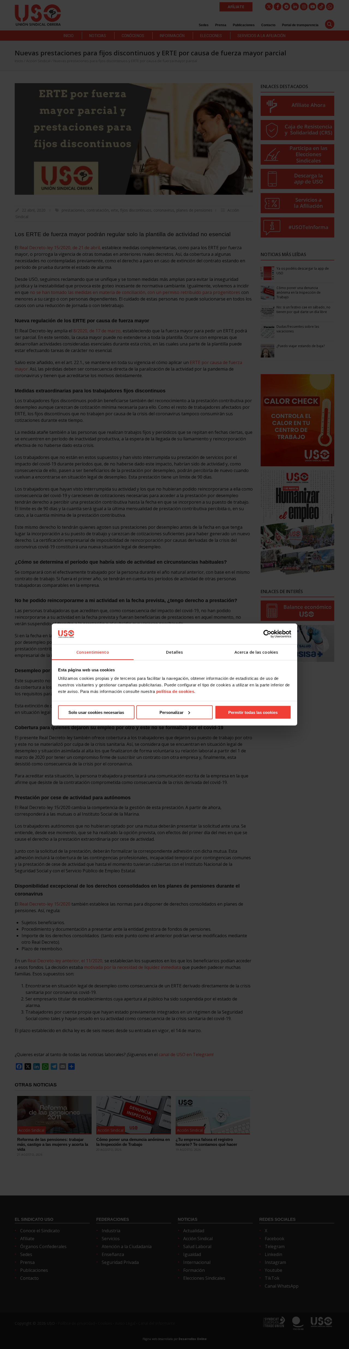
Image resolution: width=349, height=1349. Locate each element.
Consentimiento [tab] (92, 652)
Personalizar (171, 712)
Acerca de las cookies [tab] (256, 652)
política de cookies (175, 691)
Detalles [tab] (174, 652)
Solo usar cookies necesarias (96, 712)
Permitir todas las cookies (253, 712)
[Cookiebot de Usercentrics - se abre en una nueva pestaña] (267, 634)
